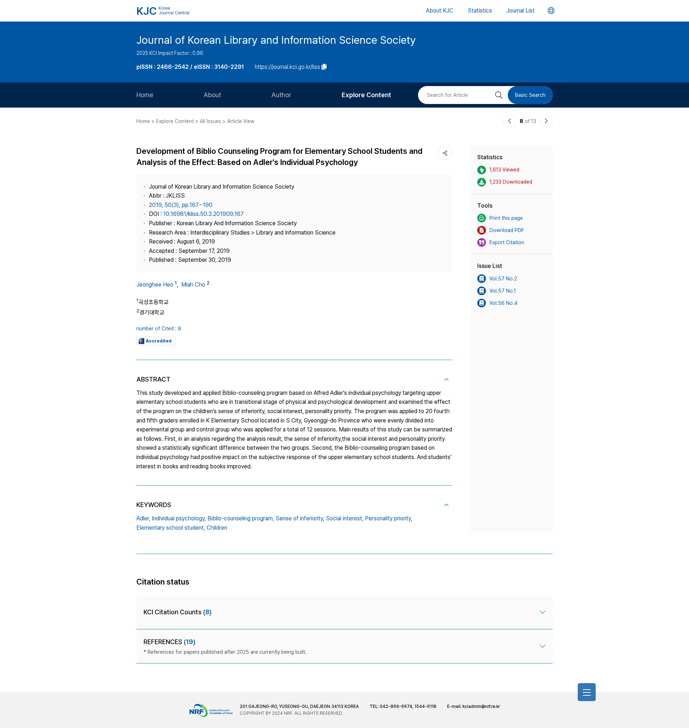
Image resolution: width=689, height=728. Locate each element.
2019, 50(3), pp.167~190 (180, 205)
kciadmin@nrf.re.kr (481, 706)
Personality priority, (388, 518)
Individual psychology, (179, 518)
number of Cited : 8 (158, 328)
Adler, (143, 518)
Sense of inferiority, (300, 518)
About (212, 95)
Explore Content (366, 95)
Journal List (520, 10)
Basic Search (530, 95)
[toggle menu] (587, 692)
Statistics (480, 10)
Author (281, 95)
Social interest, (345, 518)
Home (144, 95)
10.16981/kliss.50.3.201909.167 (203, 214)
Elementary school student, (170, 527)
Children (217, 527)
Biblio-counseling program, (240, 518)
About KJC (439, 10)
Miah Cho (193, 284)
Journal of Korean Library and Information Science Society (276, 39)
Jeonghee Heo (154, 284)
